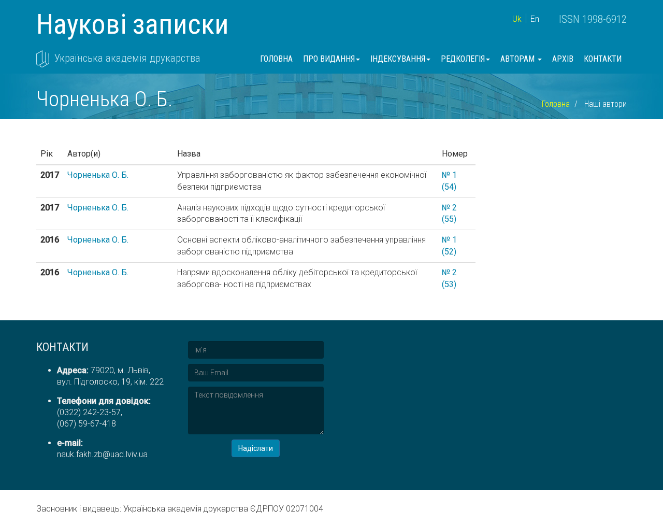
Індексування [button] (397, 59)
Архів (562, 59)
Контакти (603, 59)
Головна (276, 59)
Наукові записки (132, 24)
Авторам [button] (518, 59)
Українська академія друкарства (127, 58)
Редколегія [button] (463, 59)
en (534, 19)
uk (517, 19)
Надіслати (255, 448)
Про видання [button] (329, 59)
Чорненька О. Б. (97, 175)
